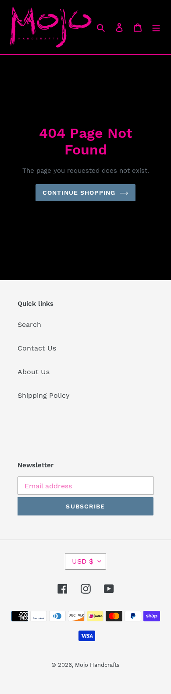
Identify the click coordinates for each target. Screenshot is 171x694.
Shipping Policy (44, 395)
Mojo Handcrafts (97, 665)
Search (29, 324)
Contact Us (37, 348)
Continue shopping (79, 192)
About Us (34, 372)
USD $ (82, 561)
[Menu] (156, 27)
